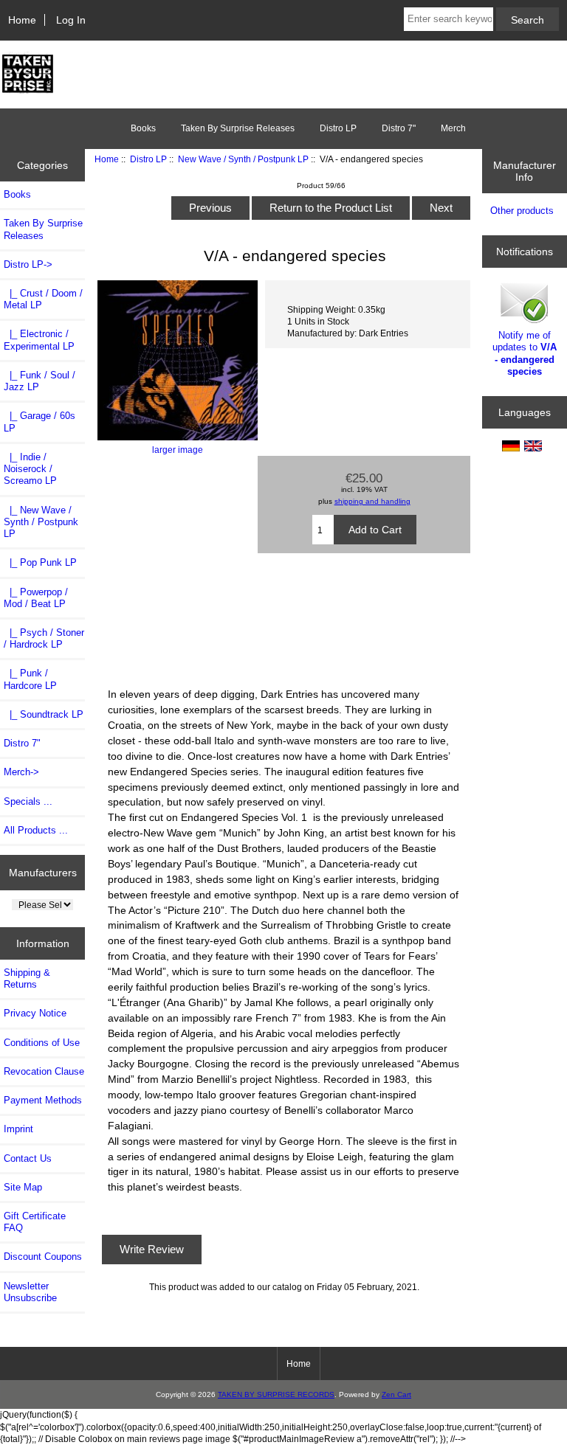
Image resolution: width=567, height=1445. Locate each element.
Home (22, 20)
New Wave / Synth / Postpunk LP (243, 159)
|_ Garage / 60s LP (39, 421)
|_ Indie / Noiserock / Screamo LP (30, 468)
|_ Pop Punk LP (40, 562)
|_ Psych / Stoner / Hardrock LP (44, 638)
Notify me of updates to (524, 353)
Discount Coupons (43, 1256)
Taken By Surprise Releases (238, 128)
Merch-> (21, 771)
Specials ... (28, 801)
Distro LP (148, 159)
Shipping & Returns (27, 978)
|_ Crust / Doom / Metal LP (43, 299)
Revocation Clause (44, 1071)
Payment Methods (43, 1100)
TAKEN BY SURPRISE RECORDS (276, 1394)
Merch (453, 128)
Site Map (23, 1187)
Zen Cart (396, 1394)
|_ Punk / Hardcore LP (30, 679)
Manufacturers (43, 873)
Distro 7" (399, 128)
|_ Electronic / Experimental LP (39, 339)
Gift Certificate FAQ (35, 1221)
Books (143, 128)
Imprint (18, 1128)
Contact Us (28, 1158)
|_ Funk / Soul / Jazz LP (39, 381)
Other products (522, 210)
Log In (71, 20)
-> (28, 264)
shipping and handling (372, 501)
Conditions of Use (42, 1042)
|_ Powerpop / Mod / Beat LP (36, 597)
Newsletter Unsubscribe (30, 1292)
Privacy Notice (35, 1013)
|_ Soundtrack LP (43, 714)
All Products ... (36, 830)
